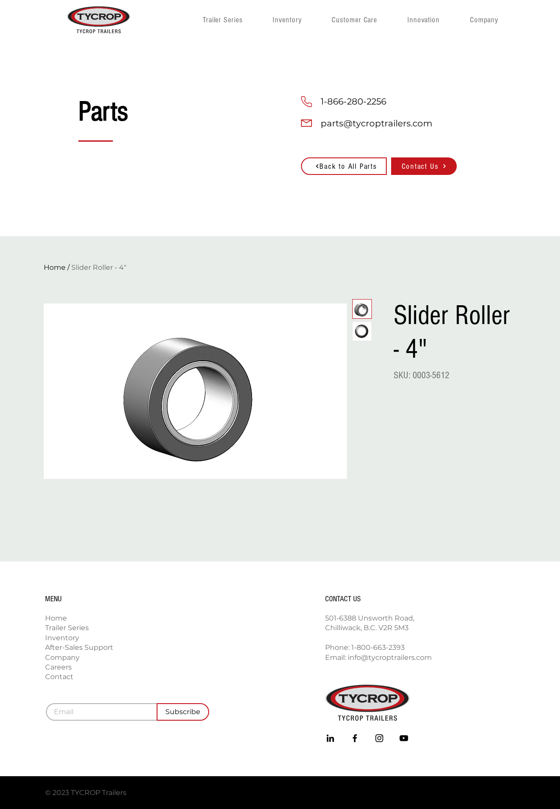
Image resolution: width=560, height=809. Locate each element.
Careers (58, 667)
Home (55, 267)
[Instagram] (379, 738)
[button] (497, 19)
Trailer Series (67, 628)
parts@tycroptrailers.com (376, 123)
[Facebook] (355, 738)
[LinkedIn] (330, 738)
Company (62, 657)
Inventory (62, 638)
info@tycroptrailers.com (390, 657)
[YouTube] (404, 738)
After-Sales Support (79, 647)
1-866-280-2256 (353, 101)
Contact (59, 677)
